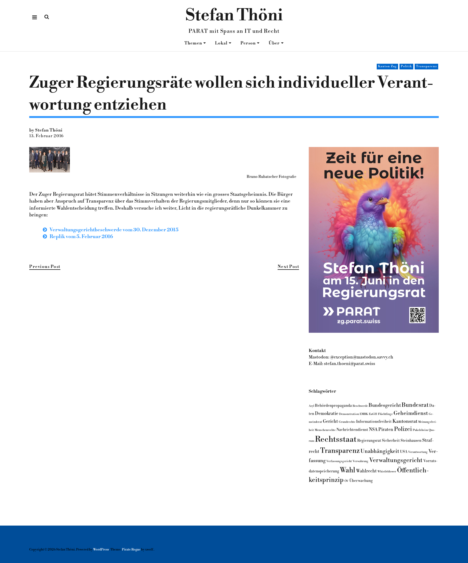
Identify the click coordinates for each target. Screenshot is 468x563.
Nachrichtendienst (352, 429)
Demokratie (326, 413)
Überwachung (361, 480)
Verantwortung (418, 452)
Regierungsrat (369, 440)
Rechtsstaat (335, 439)
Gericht (330, 421)
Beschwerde (360, 406)
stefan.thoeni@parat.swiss (349, 363)
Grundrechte (347, 422)
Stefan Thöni (234, 15)
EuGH (373, 414)
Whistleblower (387, 471)
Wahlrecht (366, 471)
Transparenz (426, 66)
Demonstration (349, 414)
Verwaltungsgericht (395, 460)
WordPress (101, 550)
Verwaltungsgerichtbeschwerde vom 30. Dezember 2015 (114, 230)
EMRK (364, 414)
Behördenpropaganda (333, 405)
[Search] (46, 17)
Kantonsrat (404, 421)
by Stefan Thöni (46, 130)
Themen (193, 43)
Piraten (385, 429)
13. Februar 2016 (46, 136)
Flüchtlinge (385, 414)
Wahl (347, 470)
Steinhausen (411, 440)
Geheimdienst (411, 413)
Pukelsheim (420, 430)
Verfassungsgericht (339, 461)
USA (403, 451)
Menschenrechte (325, 430)
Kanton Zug (387, 66)
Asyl (311, 406)
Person (248, 43)
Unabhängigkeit (379, 451)
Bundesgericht (385, 405)
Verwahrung (360, 461)
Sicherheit (391, 440)
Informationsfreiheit (374, 421)
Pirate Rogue (131, 550)
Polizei (403, 429)
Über (274, 43)
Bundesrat (415, 405)
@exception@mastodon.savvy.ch (361, 357)
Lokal (221, 43)
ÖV (346, 481)
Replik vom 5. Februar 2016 (81, 236)
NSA (373, 429)
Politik (406, 66)
